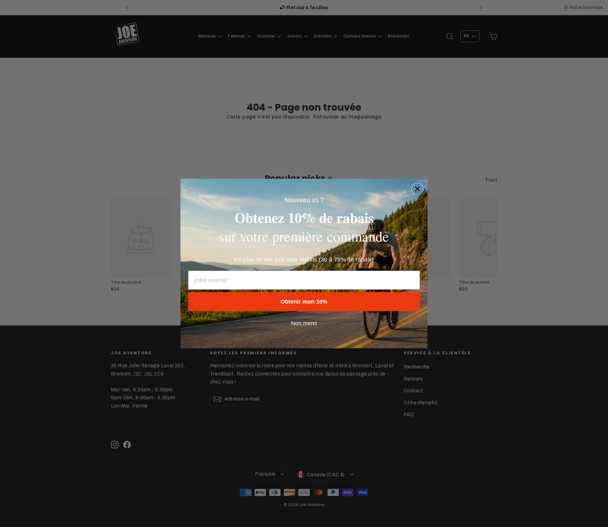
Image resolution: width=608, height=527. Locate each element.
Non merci (304, 323)
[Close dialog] (417, 189)
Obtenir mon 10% (304, 302)
